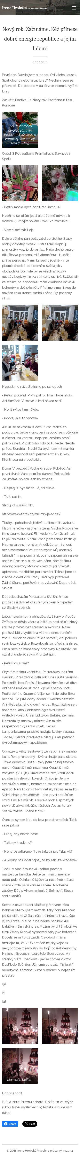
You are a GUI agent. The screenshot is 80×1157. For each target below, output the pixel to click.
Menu (74, 8)
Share (12, 1123)
